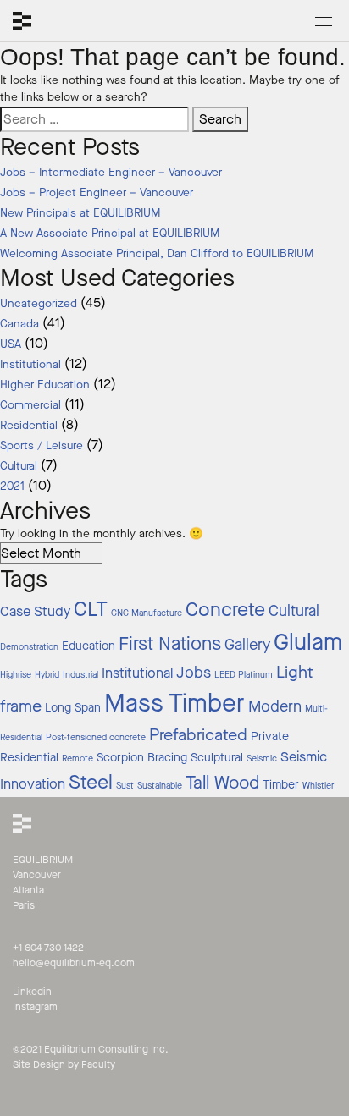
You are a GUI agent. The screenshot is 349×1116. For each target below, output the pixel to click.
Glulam (308, 642)
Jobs (193, 672)
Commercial (30, 405)
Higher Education (45, 385)
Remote (77, 758)
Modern (275, 706)
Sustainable (159, 785)
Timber (281, 785)
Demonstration (29, 646)
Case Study (35, 611)
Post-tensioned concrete (96, 737)
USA (10, 344)
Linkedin (32, 991)
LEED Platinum (243, 674)
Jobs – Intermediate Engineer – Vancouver (111, 172)
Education (88, 646)
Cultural (18, 466)
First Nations (170, 643)
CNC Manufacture (146, 613)
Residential (29, 425)
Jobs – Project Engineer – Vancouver (96, 193)
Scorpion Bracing (142, 758)
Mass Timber (174, 703)
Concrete (225, 609)
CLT (91, 609)
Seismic (262, 758)
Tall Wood (222, 782)
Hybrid (47, 674)
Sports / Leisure (41, 446)
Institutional (30, 364)
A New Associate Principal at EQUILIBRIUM (110, 233)
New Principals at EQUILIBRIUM (80, 213)
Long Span (73, 708)
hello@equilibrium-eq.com (74, 963)
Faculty (98, 1064)
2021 (12, 486)
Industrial (80, 674)
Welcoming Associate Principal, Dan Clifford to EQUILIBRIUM (157, 253)
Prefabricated (198, 734)
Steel (91, 782)
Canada (19, 324)
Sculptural (217, 758)
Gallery (247, 645)
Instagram (35, 1007)
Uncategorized (38, 303)
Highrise (15, 674)
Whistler (318, 785)
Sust (125, 785)
